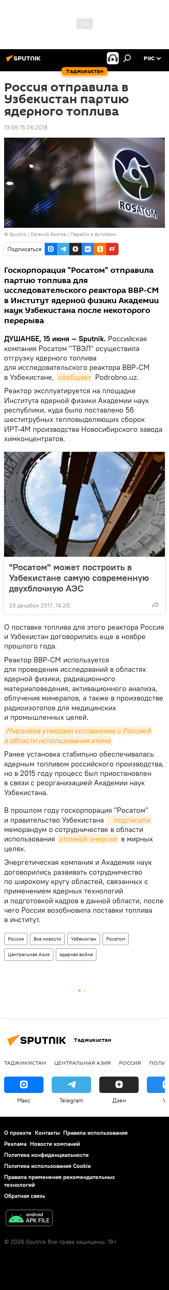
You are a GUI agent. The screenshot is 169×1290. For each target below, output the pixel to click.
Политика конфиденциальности (46, 1155)
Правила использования (95, 1132)
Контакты (47, 1132)
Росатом (115, 939)
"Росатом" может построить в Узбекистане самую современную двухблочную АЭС (79, 578)
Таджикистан (25, 1062)
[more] (155, 604)
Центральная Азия (29, 954)
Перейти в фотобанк (93, 234)
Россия (16, 939)
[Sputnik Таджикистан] (24, 61)
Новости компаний (55, 1143)
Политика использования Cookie (47, 1166)
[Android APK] (29, 1219)
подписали (132, 820)
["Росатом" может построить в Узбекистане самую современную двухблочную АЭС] (84, 504)
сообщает (74, 377)
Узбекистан (83, 939)
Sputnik (18, 234)
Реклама (15, 1143)
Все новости (47, 939)
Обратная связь (24, 1195)
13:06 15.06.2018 (26, 127)
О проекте (18, 1132)
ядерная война (76, 954)
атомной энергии (88, 838)
